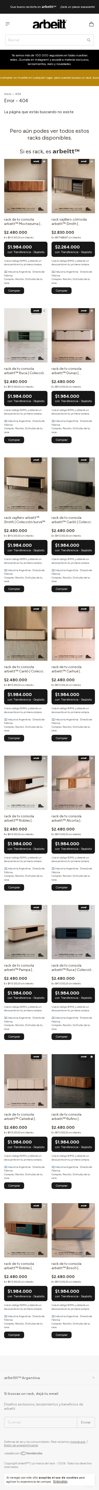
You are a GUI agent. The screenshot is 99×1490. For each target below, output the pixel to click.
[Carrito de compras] (91, 24)
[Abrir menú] (7, 24)
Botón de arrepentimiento (21, 1445)
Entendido (60, 1481)
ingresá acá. (78, 1442)
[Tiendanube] (23, 1454)
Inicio (7, 94)
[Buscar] (89, 40)
